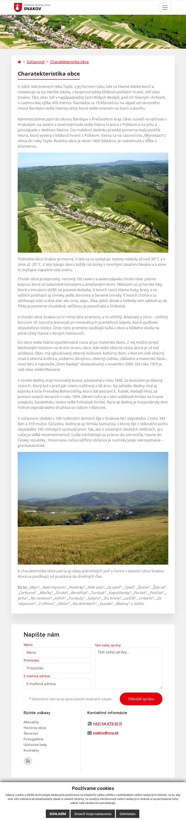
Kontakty (31, 750)
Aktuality (31, 722)
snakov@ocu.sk (105, 733)
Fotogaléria (33, 739)
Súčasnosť (35, 61)
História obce (35, 728)
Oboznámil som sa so (70, 699)
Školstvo (31, 733)
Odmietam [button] (128, 814)
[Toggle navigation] (165, 7)
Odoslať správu (141, 698)
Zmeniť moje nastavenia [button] (92, 814)
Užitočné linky (35, 745)
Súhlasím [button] (57, 814)
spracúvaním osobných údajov (88, 699)
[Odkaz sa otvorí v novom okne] (28, 761)
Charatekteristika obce (69, 61)
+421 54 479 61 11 (107, 724)
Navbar (22, 7)
